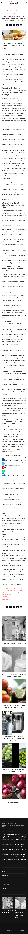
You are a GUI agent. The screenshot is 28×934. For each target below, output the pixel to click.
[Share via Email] (21, 25)
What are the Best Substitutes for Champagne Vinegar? (19, 590)
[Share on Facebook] (7, 25)
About (3, 871)
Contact (4, 888)
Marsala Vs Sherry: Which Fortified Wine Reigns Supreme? (7, 590)
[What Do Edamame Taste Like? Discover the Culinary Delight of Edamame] (14, 755)
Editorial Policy (6, 875)
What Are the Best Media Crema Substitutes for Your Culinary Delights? (20, 914)
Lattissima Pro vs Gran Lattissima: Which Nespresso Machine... (14, 738)
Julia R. (12, 20)
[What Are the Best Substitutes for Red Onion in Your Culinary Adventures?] (14, 786)
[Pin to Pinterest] (14, 25)
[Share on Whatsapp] (17, 25)
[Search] (26, 3)
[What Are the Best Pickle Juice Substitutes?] (14, 628)
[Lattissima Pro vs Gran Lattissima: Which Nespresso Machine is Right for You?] (14, 722)
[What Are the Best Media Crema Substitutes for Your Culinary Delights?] (14, 659)
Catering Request (7, 880)
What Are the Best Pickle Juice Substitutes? (7, 912)
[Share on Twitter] (10, 25)
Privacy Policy (5, 884)
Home (3, 9)
